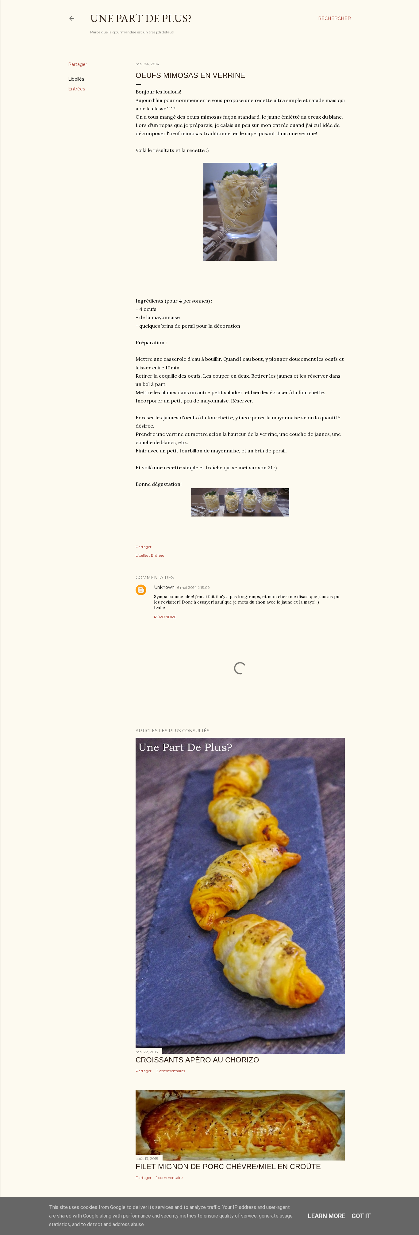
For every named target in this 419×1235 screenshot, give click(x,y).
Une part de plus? (141, 18)
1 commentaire (169, 1177)
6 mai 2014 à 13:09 (193, 587)
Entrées (76, 89)
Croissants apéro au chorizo (197, 1060)
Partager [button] (77, 64)
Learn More (326, 1216)
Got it (361, 1216)
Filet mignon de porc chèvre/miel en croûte (228, 1166)
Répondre (165, 617)
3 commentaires (170, 1071)
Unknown (164, 587)
